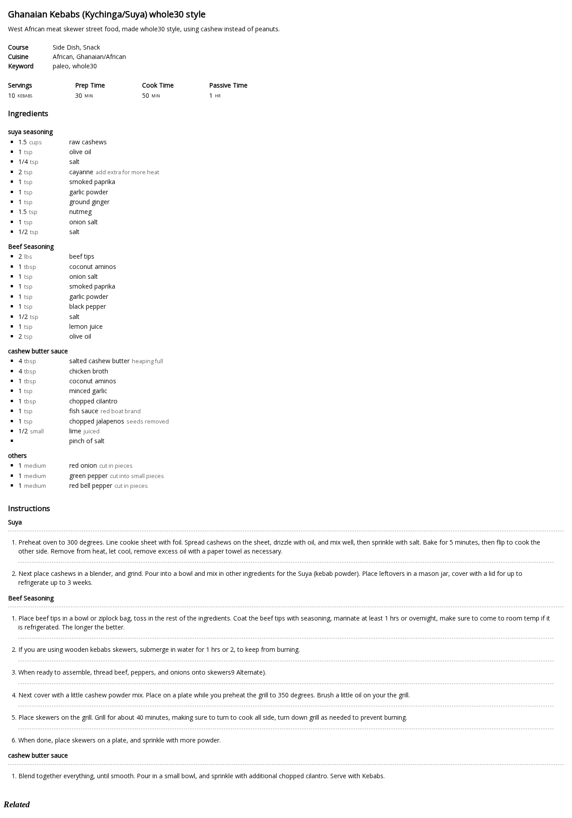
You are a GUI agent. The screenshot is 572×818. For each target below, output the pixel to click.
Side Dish (66, 47)
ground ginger (89, 201)
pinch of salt (87, 440)
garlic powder (88, 192)
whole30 (84, 66)
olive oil (80, 151)
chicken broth (88, 371)
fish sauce (83, 411)
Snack (91, 47)
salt (74, 161)
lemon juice (86, 326)
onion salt (83, 222)
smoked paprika (92, 181)
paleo (61, 66)
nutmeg (80, 211)
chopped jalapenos (96, 421)
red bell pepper (90, 485)
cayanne (81, 172)
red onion (83, 465)
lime (75, 431)
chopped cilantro (93, 401)
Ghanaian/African (101, 56)
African (63, 56)
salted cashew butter (99, 361)
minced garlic (88, 390)
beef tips (81, 256)
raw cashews (88, 142)
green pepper (88, 475)
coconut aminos (92, 266)
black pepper (87, 306)
